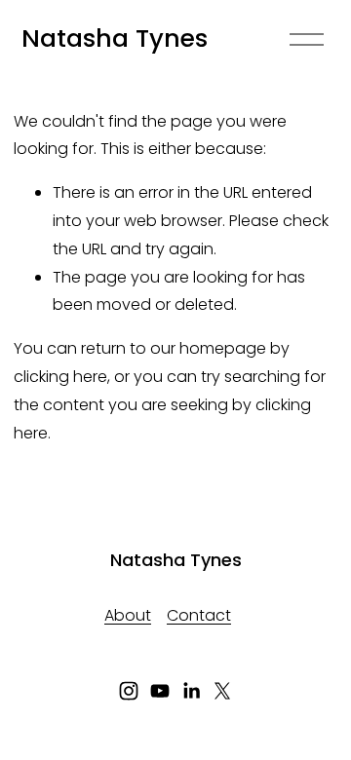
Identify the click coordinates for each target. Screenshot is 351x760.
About (127, 615)
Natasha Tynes (114, 38)
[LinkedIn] (191, 691)
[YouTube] (160, 691)
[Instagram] (128, 691)
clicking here (60, 376)
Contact (199, 615)
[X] (222, 691)
